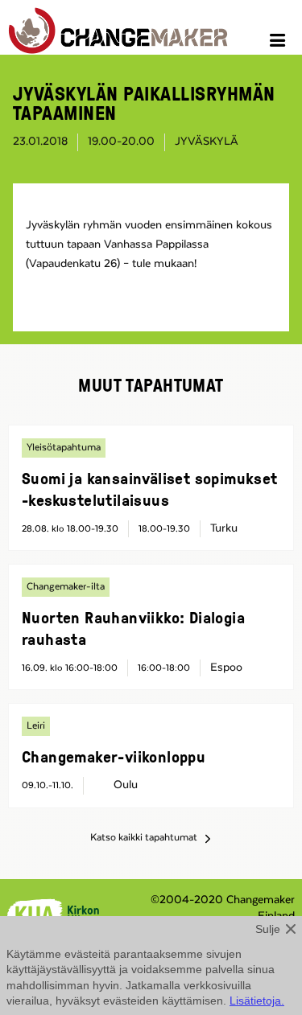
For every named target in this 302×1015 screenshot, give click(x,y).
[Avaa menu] (280, 42)
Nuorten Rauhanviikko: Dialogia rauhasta (133, 628)
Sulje (267, 929)
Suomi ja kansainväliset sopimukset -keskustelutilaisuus (150, 488)
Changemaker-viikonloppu (113, 756)
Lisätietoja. (257, 1000)
